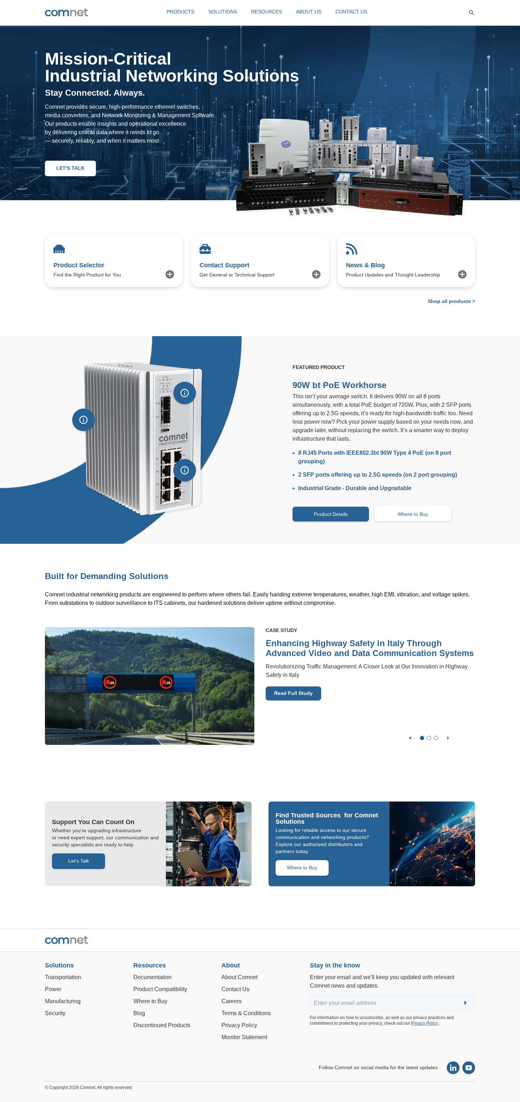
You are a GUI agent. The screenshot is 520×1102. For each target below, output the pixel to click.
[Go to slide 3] (436, 738)
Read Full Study (293, 693)
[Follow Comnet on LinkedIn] (453, 1067)
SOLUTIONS (222, 11)
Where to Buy (413, 514)
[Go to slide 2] (429, 738)
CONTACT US (351, 11)
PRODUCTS (180, 11)
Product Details (331, 514)
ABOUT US (308, 11)
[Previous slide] (410, 738)
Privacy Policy (425, 1023)
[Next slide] (448, 738)
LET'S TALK (70, 168)
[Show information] (83, 420)
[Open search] (471, 12)
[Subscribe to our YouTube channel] (468, 1067)
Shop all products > (451, 301)
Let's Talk (78, 861)
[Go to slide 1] (422, 738)
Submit (466, 1003)
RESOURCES (266, 11)
